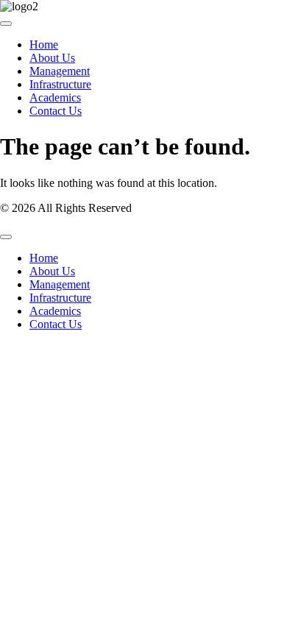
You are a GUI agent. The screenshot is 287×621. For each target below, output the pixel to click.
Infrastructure (60, 84)
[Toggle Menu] (6, 23)
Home (43, 44)
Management (59, 71)
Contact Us (55, 110)
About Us (52, 58)
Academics (55, 97)
